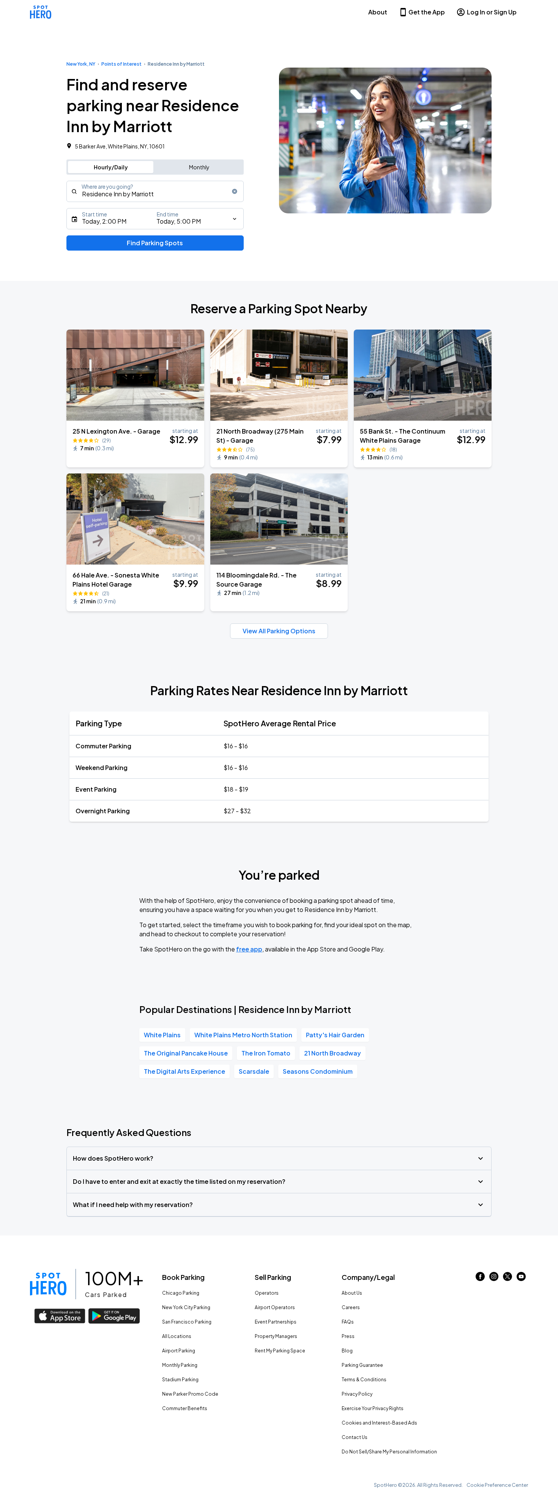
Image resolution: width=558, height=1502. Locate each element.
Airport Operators (275, 1307)
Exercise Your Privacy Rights (373, 1408)
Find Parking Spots (155, 243)
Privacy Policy (357, 1394)
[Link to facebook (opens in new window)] (480, 1279)
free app (249, 949)
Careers (351, 1307)
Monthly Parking (179, 1365)
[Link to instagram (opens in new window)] (493, 1279)
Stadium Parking (180, 1379)
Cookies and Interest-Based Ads (379, 1423)
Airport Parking (178, 1351)
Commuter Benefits (184, 1408)
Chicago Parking (180, 1293)
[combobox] (155, 191)
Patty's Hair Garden (335, 1035)
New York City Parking (186, 1307)
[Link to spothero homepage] (48, 1284)
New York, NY (80, 64)
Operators (267, 1293)
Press (348, 1336)
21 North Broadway (332, 1053)
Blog (347, 1351)
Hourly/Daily (111, 167)
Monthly (199, 167)
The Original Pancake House (186, 1053)
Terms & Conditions (364, 1379)
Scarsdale (254, 1071)
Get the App (426, 12)
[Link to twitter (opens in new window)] (507, 1279)
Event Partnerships (275, 1322)
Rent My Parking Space (280, 1351)
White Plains (162, 1035)
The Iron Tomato (265, 1053)
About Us (352, 1293)
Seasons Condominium (318, 1071)
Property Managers (276, 1336)
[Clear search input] (235, 191)
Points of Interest (121, 64)
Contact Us (354, 1437)
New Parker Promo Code (190, 1394)
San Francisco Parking (186, 1322)
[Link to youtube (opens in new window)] (521, 1279)
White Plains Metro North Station (243, 1035)
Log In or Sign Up (492, 12)
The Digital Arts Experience (184, 1071)
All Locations (176, 1336)
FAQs (348, 1322)
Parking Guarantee (362, 1365)
